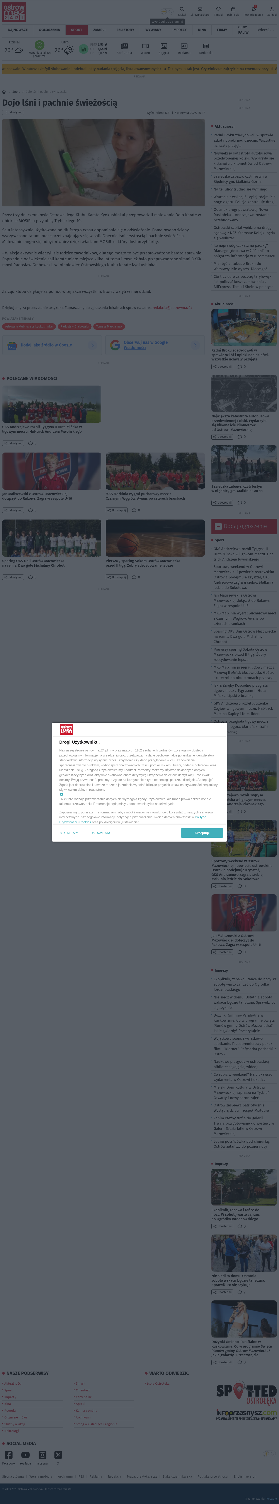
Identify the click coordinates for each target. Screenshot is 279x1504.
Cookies (85, 822)
